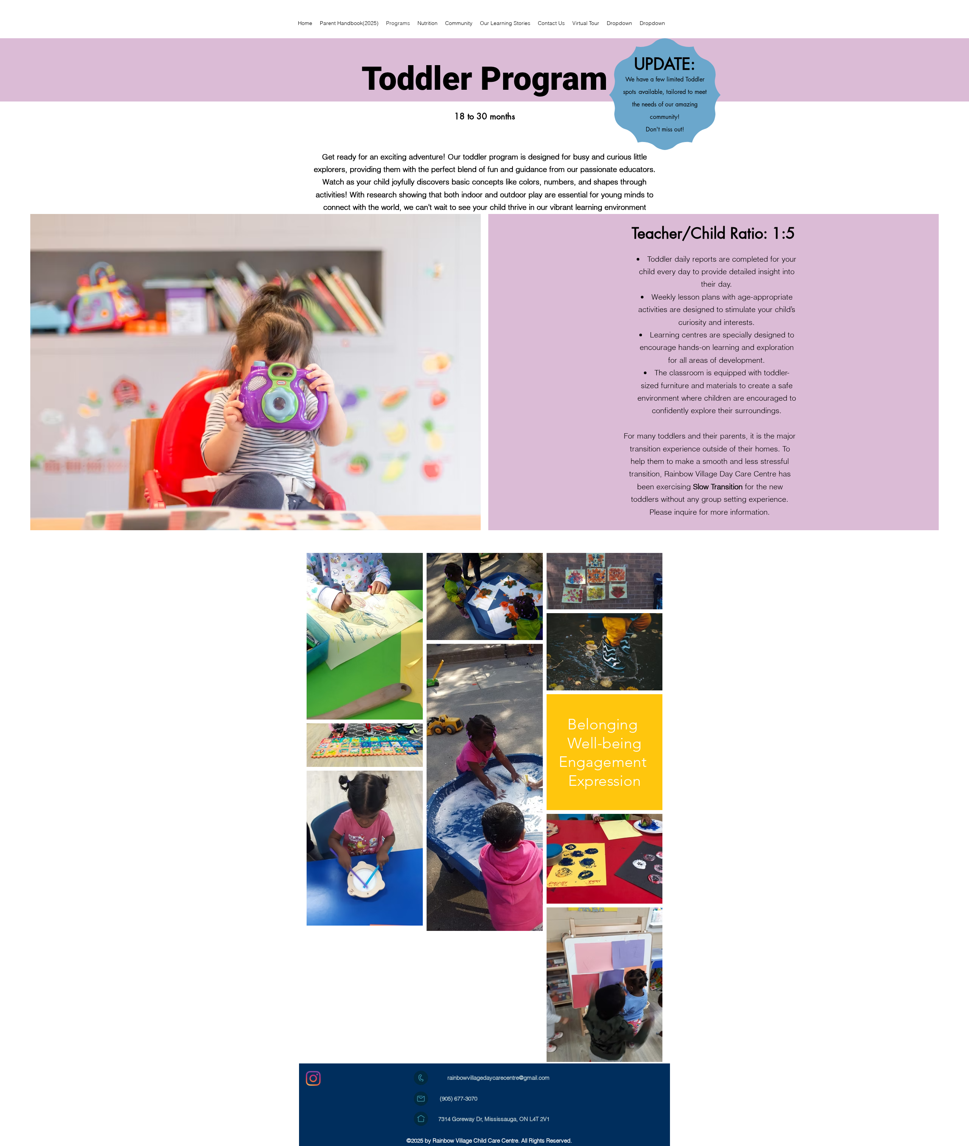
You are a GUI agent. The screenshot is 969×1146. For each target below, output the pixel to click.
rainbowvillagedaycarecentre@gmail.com (498, 1077)
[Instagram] (313, 1078)
